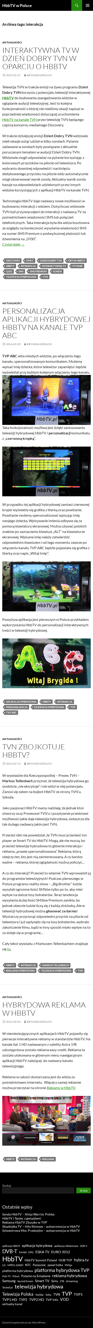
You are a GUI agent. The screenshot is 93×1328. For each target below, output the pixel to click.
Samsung (9, 1281)
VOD (64, 1299)
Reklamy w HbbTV (61, 1087)
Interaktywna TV (54, 265)
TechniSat (7, 1287)
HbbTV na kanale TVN (19, 119)
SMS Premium (38, 271)
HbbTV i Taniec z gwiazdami (21, 1218)
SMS (21, 271)
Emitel (23, 1252)
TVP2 (23, 1300)
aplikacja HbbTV (11, 1245)
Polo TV (6, 1276)
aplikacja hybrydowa (21, 701)
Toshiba (39, 1294)
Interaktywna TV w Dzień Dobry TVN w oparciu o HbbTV (40, 58)
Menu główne (87, 5)
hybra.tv (81, 1259)
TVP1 (78, 1294)
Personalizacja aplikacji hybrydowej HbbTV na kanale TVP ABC (46, 323)
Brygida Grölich (39, 75)
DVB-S (83, 1245)
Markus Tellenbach (55, 965)
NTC (28, 1265)
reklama (48, 1159)
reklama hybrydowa (20, 970)
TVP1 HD (9, 1299)
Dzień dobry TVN (51, 260)
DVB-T (30, 260)
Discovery (13, 260)
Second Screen (25, 1281)
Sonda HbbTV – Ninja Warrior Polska (28, 1214)
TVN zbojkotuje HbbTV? (33, 750)
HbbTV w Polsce (17, 5)
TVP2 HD (36, 1299)
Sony (54, 1281)
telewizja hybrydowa (21, 276)
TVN (45, 276)
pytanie (77, 265)
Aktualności (12, 42)
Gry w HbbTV (76, 260)
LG (4, 1265)
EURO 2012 (60, 1252)
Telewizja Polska (17, 1294)
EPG (31, 1252)
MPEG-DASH (15, 1265)
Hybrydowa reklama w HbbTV (44, 1008)
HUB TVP (65, 1260)
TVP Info (52, 1300)
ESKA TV (42, 1252)
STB (62, 1281)
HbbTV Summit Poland (41, 1260)
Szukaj (6, 1185)
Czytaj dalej (13, 244)
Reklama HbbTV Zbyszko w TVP (24, 1222)
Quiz (9, 271)
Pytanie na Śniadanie (35, 1276)
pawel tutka (55, 1265)
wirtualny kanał (12, 1304)
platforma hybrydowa (17, 1271)
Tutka (48, 1294)
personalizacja (17, 707)
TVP (72, 707)
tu (9, 949)
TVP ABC (11, 712)
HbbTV (10, 265)
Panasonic (39, 1265)
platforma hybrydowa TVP (62, 1270)
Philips (68, 1265)
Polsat (15, 1276)
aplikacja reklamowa (66, 1246)
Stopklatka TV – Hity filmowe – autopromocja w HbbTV (41, 1226)
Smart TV (42, 1281)
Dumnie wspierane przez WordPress (23, 1322)
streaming (72, 1281)
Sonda (57, 271)
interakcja (28, 265)
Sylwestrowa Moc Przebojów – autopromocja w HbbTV (41, 1230)
